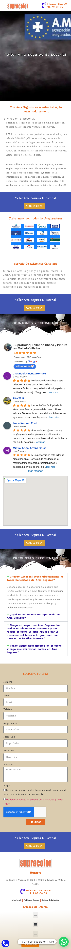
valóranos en (23, 366)
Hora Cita (8, 751)
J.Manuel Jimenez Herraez (29, 373)
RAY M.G (18, 398)
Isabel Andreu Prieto (25, 423)
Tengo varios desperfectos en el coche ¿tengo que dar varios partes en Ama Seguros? (34, 649)
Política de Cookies (31, 900)
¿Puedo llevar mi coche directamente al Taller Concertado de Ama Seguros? (35, 578)
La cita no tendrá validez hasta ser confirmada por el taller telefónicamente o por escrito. (34, 792)
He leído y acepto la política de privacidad (30, 799)
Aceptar (7, 786)
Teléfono (8, 709)
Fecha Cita (9, 737)
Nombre (7, 682)
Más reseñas (35, 470)
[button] (36, 578)
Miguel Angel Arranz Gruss (29, 448)
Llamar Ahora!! (57, 4)
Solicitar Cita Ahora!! (38, 890)
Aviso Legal (16, 900)
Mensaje (8, 764)
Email (6, 696)
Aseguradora (10, 723)
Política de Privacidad (50, 900)
